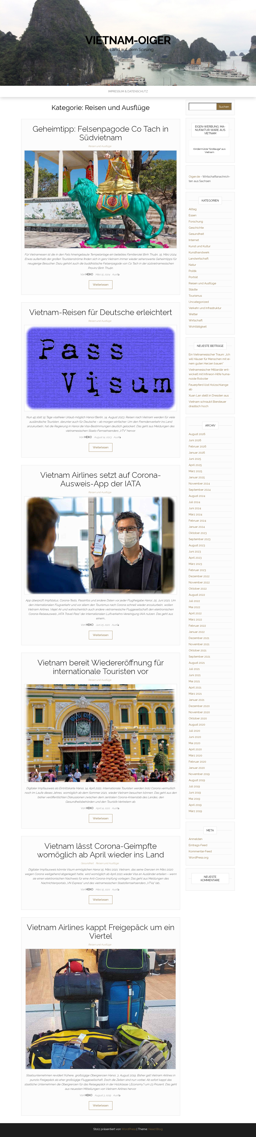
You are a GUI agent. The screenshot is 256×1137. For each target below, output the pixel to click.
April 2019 (195, 805)
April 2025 (195, 465)
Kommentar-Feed (200, 851)
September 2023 (199, 539)
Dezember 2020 (199, 706)
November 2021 (199, 644)
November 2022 (199, 582)
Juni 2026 (195, 440)
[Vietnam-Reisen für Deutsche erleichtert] (100, 368)
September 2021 (199, 656)
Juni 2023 (195, 551)
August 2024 (197, 496)
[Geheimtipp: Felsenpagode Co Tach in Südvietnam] (100, 199)
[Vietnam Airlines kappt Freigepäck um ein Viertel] (100, 1009)
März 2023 (195, 564)
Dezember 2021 (199, 638)
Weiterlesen (101, 284)
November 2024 (199, 483)
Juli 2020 (194, 730)
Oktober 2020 (198, 718)
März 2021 (195, 693)
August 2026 (197, 434)
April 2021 (195, 687)
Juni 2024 (195, 508)
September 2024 (200, 489)
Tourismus (195, 295)
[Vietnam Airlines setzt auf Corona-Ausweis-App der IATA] (100, 545)
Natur (192, 265)
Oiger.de (194, 176)
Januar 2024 (197, 527)
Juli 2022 (194, 601)
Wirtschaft (195, 320)
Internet (194, 240)
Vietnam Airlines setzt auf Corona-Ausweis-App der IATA (100, 479)
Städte (193, 289)
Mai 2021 (194, 681)
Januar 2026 (197, 452)
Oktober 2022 (198, 588)
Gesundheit (87, 863)
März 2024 (195, 514)
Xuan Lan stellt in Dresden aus (209, 395)
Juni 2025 (195, 459)
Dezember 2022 (199, 576)
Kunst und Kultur (199, 246)
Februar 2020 (197, 761)
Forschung (196, 221)
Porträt (193, 277)
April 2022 (195, 613)
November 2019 (199, 774)
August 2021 (197, 662)
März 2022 (195, 619)
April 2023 (195, 557)
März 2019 (195, 811)
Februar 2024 (197, 520)
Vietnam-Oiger (128, 40)
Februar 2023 (197, 570)
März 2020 (195, 755)
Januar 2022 (197, 632)
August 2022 (197, 594)
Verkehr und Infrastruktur (205, 308)
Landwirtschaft (198, 258)
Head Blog (155, 1129)
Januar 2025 (197, 477)
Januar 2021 (196, 700)
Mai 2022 (194, 607)
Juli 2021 (194, 669)
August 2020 (197, 724)
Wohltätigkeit (198, 326)
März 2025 (195, 471)
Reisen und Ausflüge (99, 146)
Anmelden (195, 839)
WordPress (128, 1129)
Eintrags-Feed (198, 845)
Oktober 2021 (197, 650)
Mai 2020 (194, 743)
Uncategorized (199, 302)
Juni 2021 (195, 675)
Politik (193, 271)
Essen (192, 215)
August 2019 (197, 780)
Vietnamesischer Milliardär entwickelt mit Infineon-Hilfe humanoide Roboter (210, 374)
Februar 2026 (197, 446)
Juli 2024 (194, 502)
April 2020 (195, 749)
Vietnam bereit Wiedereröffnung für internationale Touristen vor (100, 667)
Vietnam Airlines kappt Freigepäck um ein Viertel (100, 932)
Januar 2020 (197, 768)
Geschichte (196, 227)
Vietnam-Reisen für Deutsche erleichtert (100, 312)
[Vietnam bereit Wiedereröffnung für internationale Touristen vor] (100, 733)
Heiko (90, 274)
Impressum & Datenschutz (128, 91)
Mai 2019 (194, 798)
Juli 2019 (194, 786)
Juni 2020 (195, 737)
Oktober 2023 (198, 533)
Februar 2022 (197, 625)
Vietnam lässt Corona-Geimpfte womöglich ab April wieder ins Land (100, 850)
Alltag (193, 209)
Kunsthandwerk (199, 252)
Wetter (193, 314)
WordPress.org (198, 857)
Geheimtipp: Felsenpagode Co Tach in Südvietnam (100, 133)
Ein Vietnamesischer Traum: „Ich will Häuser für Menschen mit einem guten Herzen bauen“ (210, 359)
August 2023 (197, 545)
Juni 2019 (195, 792)
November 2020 (199, 712)
